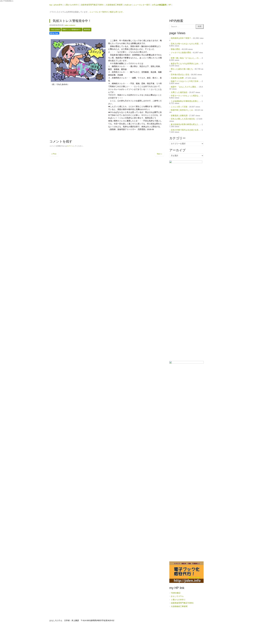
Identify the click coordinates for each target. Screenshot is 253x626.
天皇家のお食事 (177, 78)
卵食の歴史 (175, 49)
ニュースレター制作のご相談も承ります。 (107, 12)
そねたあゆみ (55, 29)
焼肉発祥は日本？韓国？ (181, 38)
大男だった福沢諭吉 (179, 92)
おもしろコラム (177, 596)
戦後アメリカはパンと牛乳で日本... (185, 81)
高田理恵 (87, 29)
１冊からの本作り (71, 5)
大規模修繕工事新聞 (114, 5)
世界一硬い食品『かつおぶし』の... (185, 58)
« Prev (53, 154)
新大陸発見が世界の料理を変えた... (185, 124)
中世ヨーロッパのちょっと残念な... (185, 96)
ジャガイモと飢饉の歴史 (181, 53)
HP (169, 5)
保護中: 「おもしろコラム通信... (184, 87)
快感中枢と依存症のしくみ (182, 110)
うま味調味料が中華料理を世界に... (185, 101)
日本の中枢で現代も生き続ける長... (185, 130)
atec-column (70, 25)
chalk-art (128, 5)
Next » (159, 154)
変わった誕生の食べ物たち (182, 69)
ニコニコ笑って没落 (179, 107)
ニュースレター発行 (141, 5)
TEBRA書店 (176, 593)
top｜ (51, 5)
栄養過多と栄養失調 (179, 116)
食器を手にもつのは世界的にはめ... (185, 64)
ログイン (70, 146)
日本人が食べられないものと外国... (185, 44)
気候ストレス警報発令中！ (71, 29)
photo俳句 (58, 5)
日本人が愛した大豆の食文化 (183, 119)
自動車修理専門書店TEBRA (92, 5)
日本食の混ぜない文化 (180, 75)
